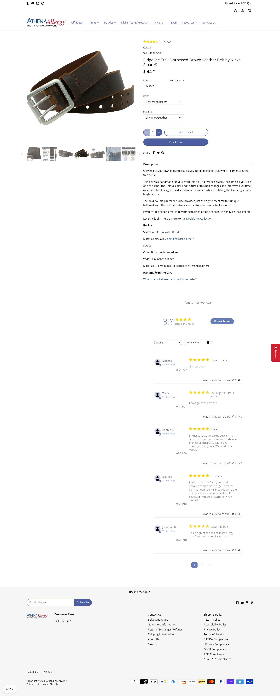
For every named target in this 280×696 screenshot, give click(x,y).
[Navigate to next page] (210, 565)
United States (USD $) (237, 3)
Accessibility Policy (215, 624)
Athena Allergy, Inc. (56, 680)
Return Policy (212, 619)
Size (145, 80)
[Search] (235, 10)
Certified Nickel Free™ (180, 239)
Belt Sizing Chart (158, 619)
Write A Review (222, 321)
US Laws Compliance (216, 644)
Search (152, 644)
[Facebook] (28, 3)
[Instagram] (37, 3)
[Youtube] (32, 3)
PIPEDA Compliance (216, 639)
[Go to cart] (250, 10)
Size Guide (176, 80)
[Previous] (31, 91)
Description (150, 164)
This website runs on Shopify (42, 684)
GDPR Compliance (215, 649)
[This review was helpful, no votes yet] (233, 380)
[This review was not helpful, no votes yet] (239, 380)
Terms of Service (214, 634)
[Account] (242, 10)
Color (146, 96)
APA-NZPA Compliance (217, 659)
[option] (81, 91)
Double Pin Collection (199, 218)
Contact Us (154, 614)
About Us (153, 639)
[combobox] (168, 342)
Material (147, 111)
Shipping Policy (213, 614)
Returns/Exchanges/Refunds (165, 629)
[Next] (130, 91)
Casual (147, 47)
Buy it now (175, 142)
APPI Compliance (214, 654)
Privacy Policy (212, 629)
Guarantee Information (162, 624)
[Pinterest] (42, 3)
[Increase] (159, 132)
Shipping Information (161, 634)
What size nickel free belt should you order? (170, 279)
